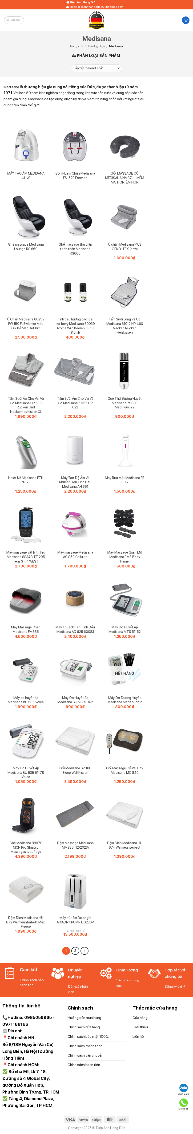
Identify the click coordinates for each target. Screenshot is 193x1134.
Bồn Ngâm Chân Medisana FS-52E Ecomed (75, 175)
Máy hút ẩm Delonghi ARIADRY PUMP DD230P (75, 920)
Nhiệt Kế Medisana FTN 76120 (26, 480)
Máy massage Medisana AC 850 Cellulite (75, 554)
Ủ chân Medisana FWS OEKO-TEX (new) (124, 246)
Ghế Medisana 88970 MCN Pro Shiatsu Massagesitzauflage (25, 847)
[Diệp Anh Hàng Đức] (96, 20)
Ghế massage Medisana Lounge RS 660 (26, 246)
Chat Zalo (183, 1093)
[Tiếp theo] (84, 951)
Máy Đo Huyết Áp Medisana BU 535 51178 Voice (26, 772)
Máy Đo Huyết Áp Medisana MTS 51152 (125, 629)
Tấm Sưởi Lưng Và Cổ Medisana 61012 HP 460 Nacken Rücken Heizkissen (124, 325)
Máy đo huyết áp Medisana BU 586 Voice (26, 700)
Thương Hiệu (96, 46)
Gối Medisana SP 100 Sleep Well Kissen (75, 770)
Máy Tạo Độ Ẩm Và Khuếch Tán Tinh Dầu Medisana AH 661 (75, 482)
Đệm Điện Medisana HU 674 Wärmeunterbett (124, 845)
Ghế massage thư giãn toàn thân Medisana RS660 (75, 248)
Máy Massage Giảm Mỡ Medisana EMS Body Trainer (124, 556)
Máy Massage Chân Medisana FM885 (25, 629)
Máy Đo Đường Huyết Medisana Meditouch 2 (125, 700)
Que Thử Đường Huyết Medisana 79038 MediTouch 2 (125, 402)
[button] (14, 20)
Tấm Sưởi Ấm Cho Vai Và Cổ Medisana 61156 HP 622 (75, 402)
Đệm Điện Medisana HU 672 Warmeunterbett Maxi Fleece (25, 922)
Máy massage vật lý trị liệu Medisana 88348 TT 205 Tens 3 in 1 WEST (25, 556)
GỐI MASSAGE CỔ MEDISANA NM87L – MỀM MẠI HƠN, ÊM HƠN (124, 177)
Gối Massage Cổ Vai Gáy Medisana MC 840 (124, 770)
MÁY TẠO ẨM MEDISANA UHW (25, 175)
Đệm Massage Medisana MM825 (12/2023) (75, 845)
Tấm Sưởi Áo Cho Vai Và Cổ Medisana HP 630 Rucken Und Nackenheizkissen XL (26, 405)
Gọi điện (183, 1108)
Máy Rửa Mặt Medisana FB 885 (125, 480)
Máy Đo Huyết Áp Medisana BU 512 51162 (75, 700)
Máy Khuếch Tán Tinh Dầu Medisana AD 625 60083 (75, 629)
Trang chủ (76, 46)
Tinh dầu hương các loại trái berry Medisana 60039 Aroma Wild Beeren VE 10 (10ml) (75, 325)
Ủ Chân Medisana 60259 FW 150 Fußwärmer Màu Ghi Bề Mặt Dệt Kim (25, 323)
